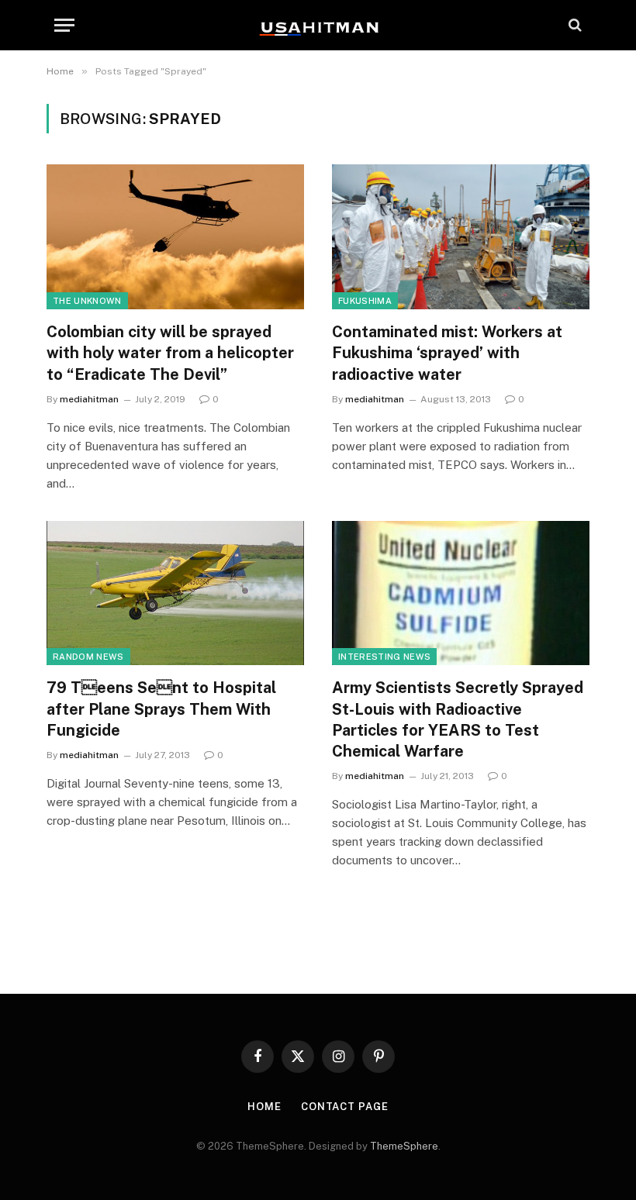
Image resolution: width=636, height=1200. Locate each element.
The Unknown (87, 300)
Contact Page (345, 1106)
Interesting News (384, 656)
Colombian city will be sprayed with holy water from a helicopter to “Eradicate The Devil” (170, 352)
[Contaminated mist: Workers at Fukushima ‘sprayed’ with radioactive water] (460, 236)
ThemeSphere (404, 1146)
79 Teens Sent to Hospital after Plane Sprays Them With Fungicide (161, 708)
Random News (88, 656)
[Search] (573, 25)
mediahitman (89, 399)
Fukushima (365, 300)
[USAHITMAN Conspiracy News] (318, 25)
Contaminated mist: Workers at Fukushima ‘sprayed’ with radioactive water (447, 352)
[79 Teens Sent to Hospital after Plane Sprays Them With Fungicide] (175, 593)
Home (264, 1106)
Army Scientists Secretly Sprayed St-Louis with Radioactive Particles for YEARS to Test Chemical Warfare (457, 719)
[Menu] (64, 25)
